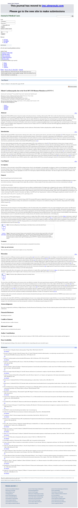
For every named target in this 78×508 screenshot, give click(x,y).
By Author (6, 41)
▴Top (76, 113)
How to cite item (6, 55)
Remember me (6, 25)
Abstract (4, 52)
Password (3, 23)
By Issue (6, 39)
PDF (11, 52)
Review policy (5, 59)
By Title (6, 42)
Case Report (6, 107)
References (6, 109)
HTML (8, 52)
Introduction (6, 106)
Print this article (6, 54)
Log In (5, 64)
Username (3, 21)
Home (5, 63)
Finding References (7, 57)
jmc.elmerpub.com (53, 5)
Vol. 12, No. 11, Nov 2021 (11, 69)
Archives (6, 67)
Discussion (6, 108)
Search (5, 65)
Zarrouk (21, 69)
